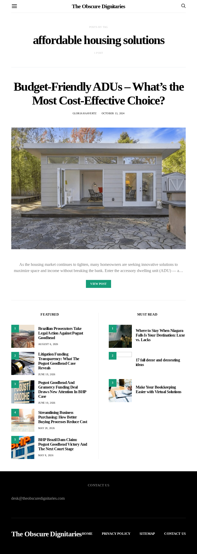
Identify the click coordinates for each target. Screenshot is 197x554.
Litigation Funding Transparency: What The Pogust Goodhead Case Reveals (58, 361)
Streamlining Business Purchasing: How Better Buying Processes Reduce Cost (62, 417)
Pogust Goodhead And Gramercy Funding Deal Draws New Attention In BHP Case (62, 389)
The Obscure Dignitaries (98, 6)
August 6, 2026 (48, 344)
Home (87, 534)
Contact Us (175, 534)
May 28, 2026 (46, 428)
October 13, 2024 (113, 113)
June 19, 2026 (46, 374)
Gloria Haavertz (85, 113)
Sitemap (147, 534)
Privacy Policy (116, 534)
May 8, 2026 (45, 455)
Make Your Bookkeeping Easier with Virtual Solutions (158, 389)
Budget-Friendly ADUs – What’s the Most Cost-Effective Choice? (99, 93)
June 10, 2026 (46, 402)
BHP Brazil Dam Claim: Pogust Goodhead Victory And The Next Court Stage (62, 444)
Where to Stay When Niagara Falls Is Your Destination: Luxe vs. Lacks (160, 335)
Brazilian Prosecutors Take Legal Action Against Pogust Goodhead (60, 333)
